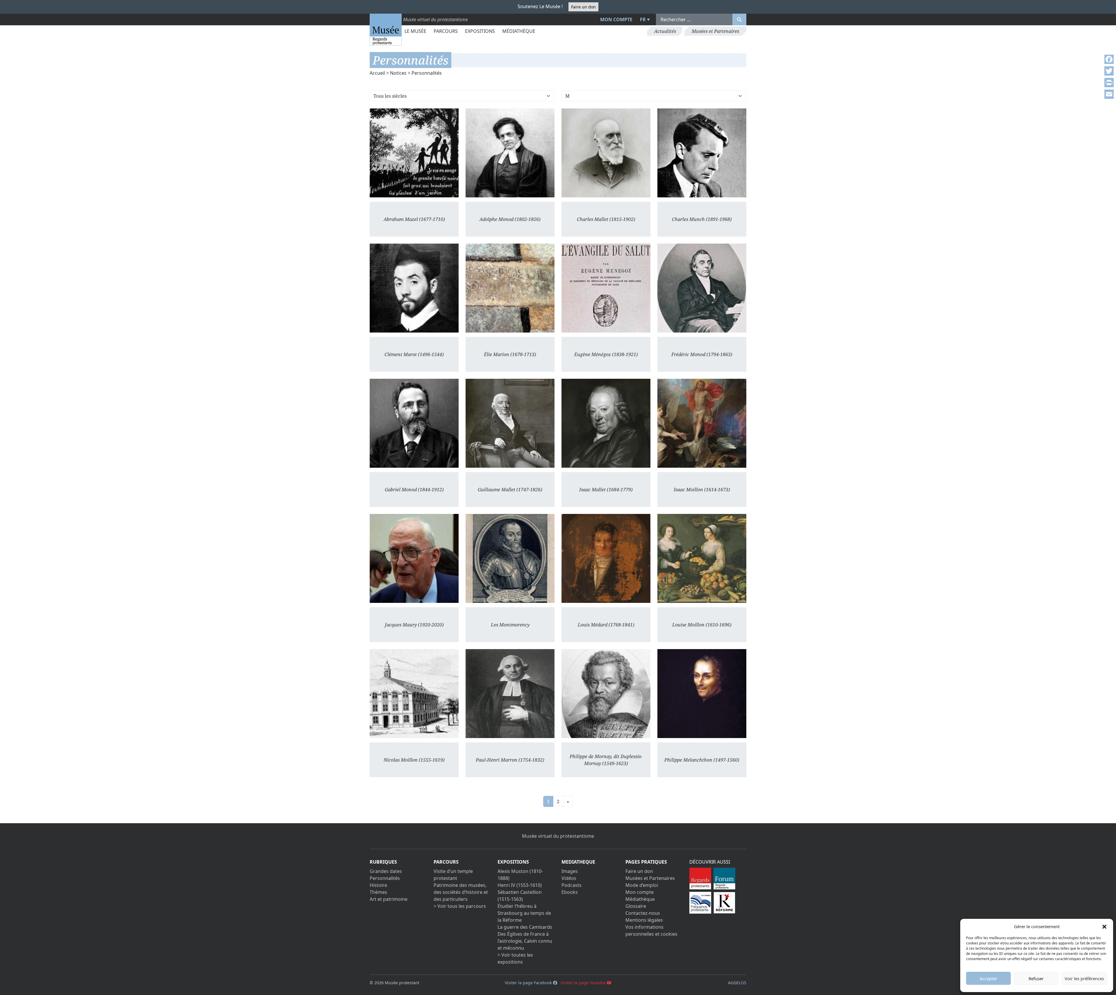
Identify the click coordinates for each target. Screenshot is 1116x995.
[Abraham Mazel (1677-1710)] (414, 152)
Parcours (446, 31)
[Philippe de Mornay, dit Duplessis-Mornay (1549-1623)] (605, 693)
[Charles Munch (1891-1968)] (701, 152)
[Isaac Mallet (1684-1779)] (605, 423)
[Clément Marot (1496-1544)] (414, 288)
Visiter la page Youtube (584, 982)
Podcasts (571, 885)
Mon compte (616, 19)
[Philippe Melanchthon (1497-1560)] (701, 693)
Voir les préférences (1084, 978)
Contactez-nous (642, 913)
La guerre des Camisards (525, 927)
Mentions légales (644, 920)
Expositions (480, 31)
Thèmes (378, 892)
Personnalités (385, 878)
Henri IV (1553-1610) (520, 885)
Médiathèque (518, 31)
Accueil (377, 73)
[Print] (1109, 82)
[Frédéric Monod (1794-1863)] (701, 288)
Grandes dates (386, 871)
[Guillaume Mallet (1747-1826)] (510, 423)
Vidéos (568, 878)
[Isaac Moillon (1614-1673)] (701, 423)
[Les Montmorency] (510, 558)
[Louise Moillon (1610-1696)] (701, 558)
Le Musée (415, 31)
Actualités (665, 31)
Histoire (378, 885)
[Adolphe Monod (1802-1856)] (510, 152)
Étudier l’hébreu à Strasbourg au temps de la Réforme (524, 913)
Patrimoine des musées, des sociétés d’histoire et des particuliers (461, 892)
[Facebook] (1109, 59)
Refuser (1036, 978)
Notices (398, 73)
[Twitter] (1109, 71)
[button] (1104, 926)
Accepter (988, 978)
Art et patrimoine (388, 899)
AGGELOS (737, 982)
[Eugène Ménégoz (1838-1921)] (605, 288)
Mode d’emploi (641, 885)
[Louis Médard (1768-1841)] (605, 558)
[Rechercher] (739, 19)
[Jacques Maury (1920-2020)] (414, 558)
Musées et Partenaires (715, 31)
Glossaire (635, 906)
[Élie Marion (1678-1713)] (510, 288)
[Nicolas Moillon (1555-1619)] (414, 693)
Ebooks (569, 892)
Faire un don (583, 7)
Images (569, 871)
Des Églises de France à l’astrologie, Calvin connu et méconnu (525, 941)
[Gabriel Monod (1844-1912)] (414, 423)
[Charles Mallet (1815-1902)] (605, 152)
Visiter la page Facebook (529, 982)
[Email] (1109, 94)
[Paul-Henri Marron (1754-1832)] (510, 693)
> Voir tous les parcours (460, 906)
